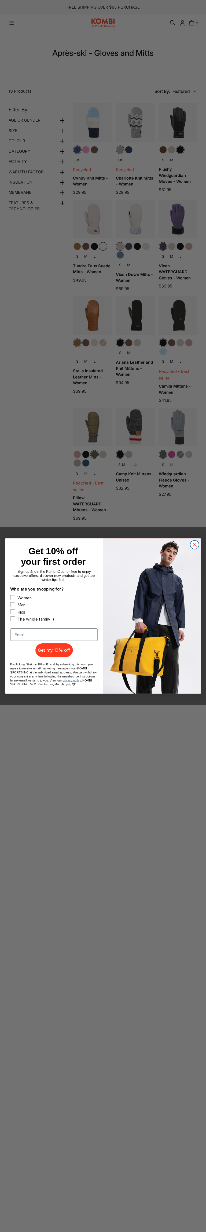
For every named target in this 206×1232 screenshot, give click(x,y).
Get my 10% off (54, 650)
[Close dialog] (194, 544)
